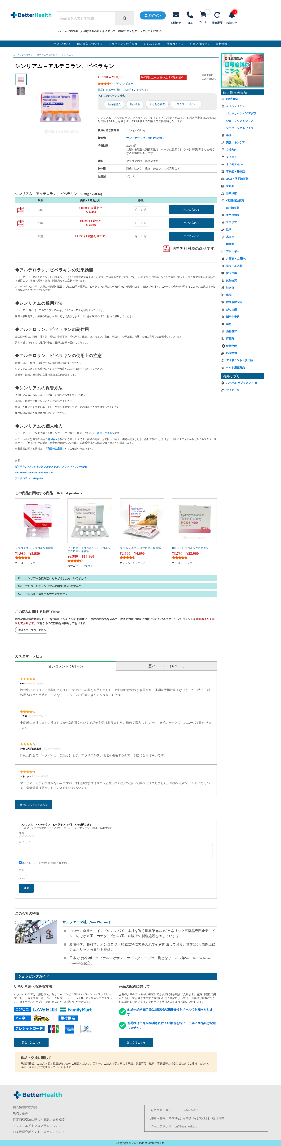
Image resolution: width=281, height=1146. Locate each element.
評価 (22, 833)
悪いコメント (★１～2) (166, 666)
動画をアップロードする (32, 630)
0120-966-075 (189, 1110)
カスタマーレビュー (186, 104)
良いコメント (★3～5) (65, 666)
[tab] (65, 666)
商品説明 (135, 104)
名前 (21, 870)
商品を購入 (114, 104)
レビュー (24, 842)
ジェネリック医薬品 (103, 433)
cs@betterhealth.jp (186, 1126)
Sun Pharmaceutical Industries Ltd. (34, 472)
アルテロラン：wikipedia (29, 478)
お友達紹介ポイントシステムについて (39, 1131)
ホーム (16, 55)
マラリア (26, 55)
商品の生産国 (54, 448)
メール (22, 878)
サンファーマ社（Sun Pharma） (145, 137)
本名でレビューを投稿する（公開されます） (45, 863)
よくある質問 (157, 104)
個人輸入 (52, 439)
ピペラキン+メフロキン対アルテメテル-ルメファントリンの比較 (51, 466)
